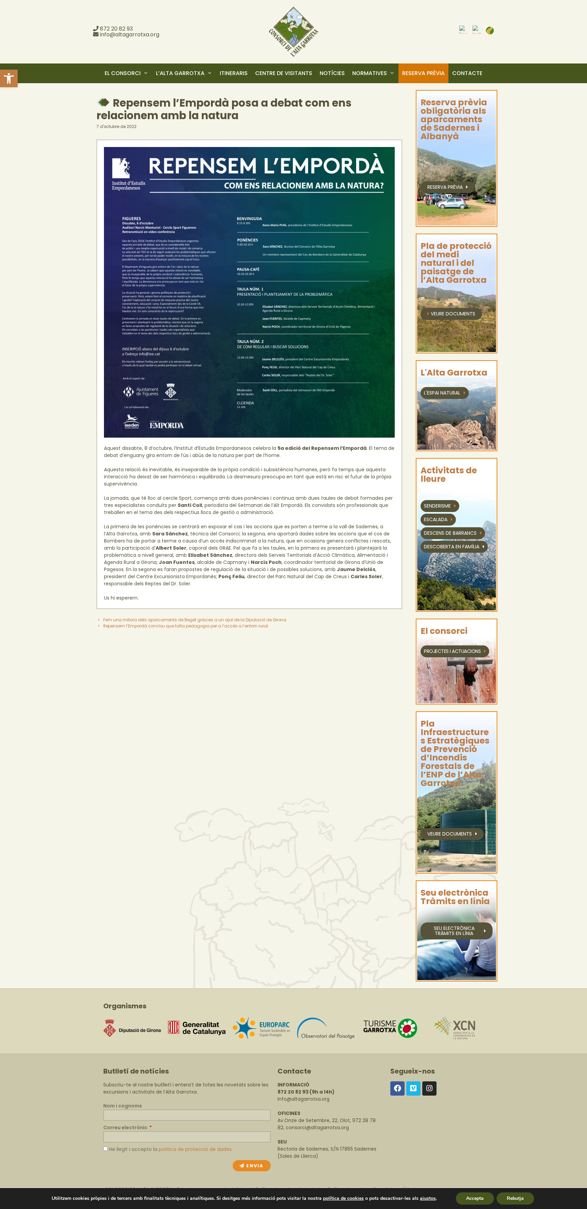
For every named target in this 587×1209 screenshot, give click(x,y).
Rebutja (515, 1198)
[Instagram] (429, 1088)
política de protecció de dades (195, 1149)
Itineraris (234, 73)
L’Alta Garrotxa (180, 73)
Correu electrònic (125, 1127)
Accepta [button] (475, 1198)
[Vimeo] (413, 1088)
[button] (9, 78)
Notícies (332, 73)
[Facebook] (397, 1088)
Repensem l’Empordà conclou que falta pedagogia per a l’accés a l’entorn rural (185, 626)
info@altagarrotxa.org (129, 34)
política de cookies (343, 1198)
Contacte (467, 73)
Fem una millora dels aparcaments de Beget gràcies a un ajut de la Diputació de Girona (194, 620)
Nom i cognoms (122, 1105)
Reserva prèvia (423, 73)
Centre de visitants (283, 73)
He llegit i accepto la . (171, 1149)
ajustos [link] (428, 1198)
